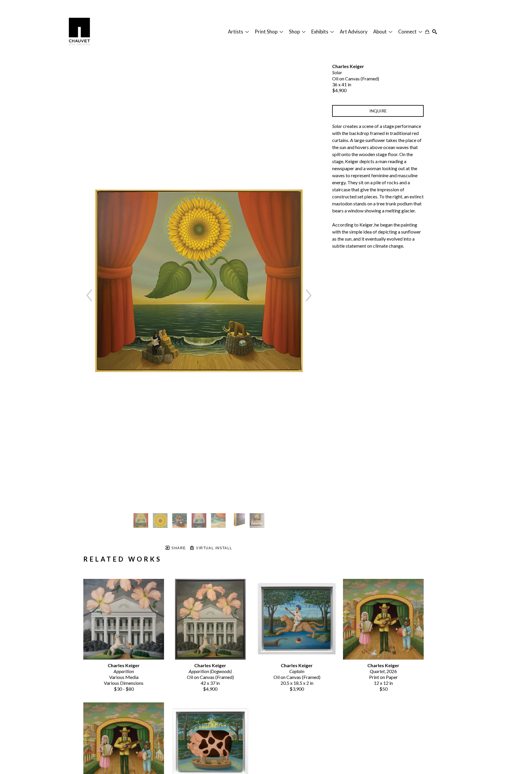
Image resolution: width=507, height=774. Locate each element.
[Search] (434, 31)
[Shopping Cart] (427, 31)
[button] (238, 32)
